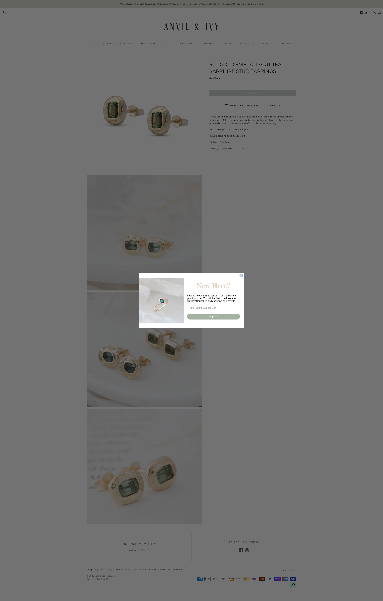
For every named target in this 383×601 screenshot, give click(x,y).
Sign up (213, 316)
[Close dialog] (241, 275)
